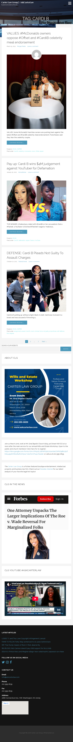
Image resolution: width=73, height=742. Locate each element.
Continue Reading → (17, 142)
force (41, 331)
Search (65, 349)
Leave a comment (32, 46)
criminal (36, 331)
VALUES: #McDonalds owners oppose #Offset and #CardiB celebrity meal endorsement (34, 37)
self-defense (60, 331)
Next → (44, 341)
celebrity (21, 151)
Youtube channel (46, 469)
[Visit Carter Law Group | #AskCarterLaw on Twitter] (3, 663)
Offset (37, 151)
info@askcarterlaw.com (10, 677)
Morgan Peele (21, 46)
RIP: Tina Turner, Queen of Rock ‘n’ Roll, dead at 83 (21, 645)
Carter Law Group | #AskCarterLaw (17, 2)
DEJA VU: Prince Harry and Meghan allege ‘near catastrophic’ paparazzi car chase (33, 652)
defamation (22, 240)
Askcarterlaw (22, 172)
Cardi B (16, 151)
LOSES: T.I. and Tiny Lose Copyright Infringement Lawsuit (23, 638)
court (32, 331)
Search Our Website (10, 345)
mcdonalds (27, 151)
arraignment (17, 331)
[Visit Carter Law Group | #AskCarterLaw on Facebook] (11, 663)
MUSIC (15, 149)
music (33, 151)
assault (23, 331)
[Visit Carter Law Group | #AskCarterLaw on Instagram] (7, 663)
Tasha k (32, 240)
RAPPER (19, 149)
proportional (52, 331)
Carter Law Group (15, 466)
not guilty (46, 331)
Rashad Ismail (23, 261)
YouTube (37, 240)
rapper (42, 151)
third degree (10, 333)
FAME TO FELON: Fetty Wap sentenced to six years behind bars (26, 642)
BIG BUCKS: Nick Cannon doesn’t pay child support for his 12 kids (26, 648)
